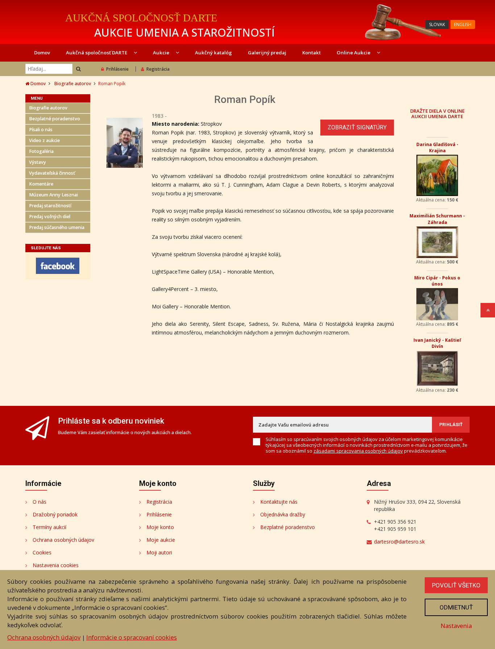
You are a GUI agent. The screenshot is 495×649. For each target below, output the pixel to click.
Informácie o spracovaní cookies (131, 637)
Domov (42, 52)
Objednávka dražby (282, 514)
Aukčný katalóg (213, 52)
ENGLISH (462, 24)
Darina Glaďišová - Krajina (437, 147)
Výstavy (37, 162)
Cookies (42, 552)
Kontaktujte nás (279, 501)
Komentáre (41, 184)
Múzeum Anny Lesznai (53, 195)
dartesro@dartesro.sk (399, 541)
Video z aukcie (44, 140)
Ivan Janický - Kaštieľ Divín (437, 343)
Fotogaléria (41, 151)
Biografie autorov (72, 83)
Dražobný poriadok (55, 514)
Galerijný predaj (267, 52)
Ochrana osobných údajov (63, 539)
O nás (39, 501)
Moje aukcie (160, 539)
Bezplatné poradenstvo (54, 119)
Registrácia (158, 69)
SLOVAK (437, 24)
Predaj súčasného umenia (56, 227)
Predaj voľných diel (49, 216)
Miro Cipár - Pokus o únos (437, 281)
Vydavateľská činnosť (52, 173)
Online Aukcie (354, 52)
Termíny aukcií (49, 527)
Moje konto (160, 527)
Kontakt (311, 52)
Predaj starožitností (50, 206)
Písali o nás (41, 129)
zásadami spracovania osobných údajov (358, 451)
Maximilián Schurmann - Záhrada (437, 219)
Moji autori (159, 552)
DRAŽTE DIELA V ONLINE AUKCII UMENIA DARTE (437, 113)
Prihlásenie (117, 69)
